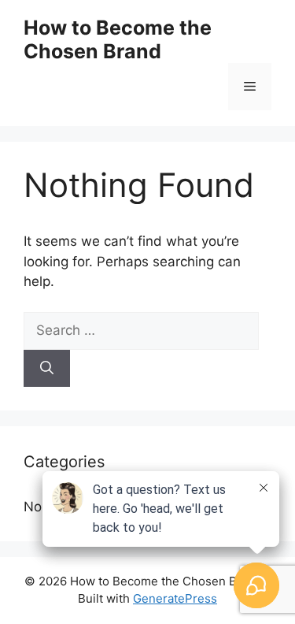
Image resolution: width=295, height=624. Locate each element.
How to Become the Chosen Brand (118, 39)
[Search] (47, 369)
